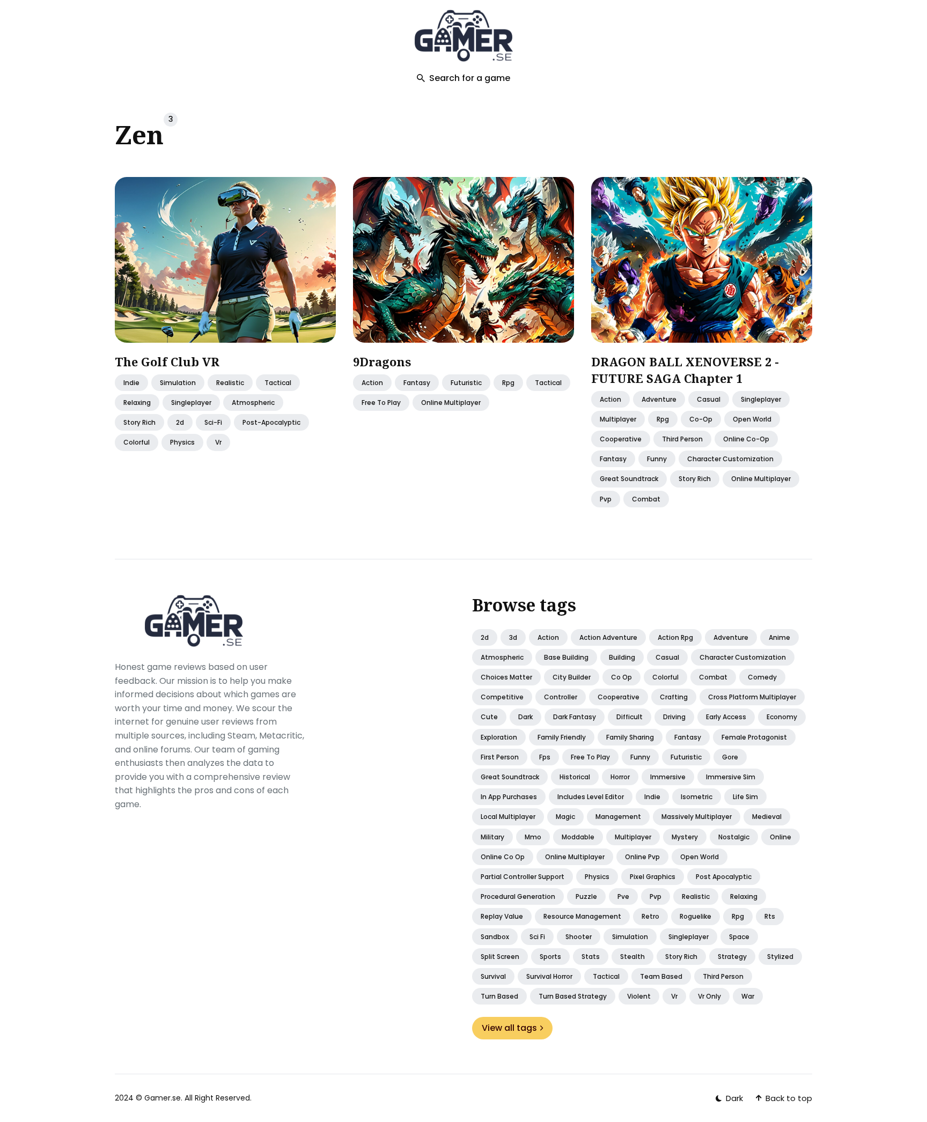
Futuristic (686, 757)
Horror (620, 776)
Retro (650, 916)
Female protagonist (754, 737)
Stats (591, 956)
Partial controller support (522, 876)
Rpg (738, 916)
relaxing (137, 402)
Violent (639, 996)
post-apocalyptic (271, 422)
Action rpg (675, 637)
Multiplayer (633, 837)
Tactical (606, 976)
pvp (606, 499)
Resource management (582, 916)
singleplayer (191, 402)
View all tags (509, 1028)
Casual (667, 657)
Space (739, 936)
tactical (277, 382)
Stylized (780, 956)
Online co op (503, 856)
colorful (136, 442)
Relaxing (743, 896)
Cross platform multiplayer (752, 697)
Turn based (499, 996)
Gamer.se (162, 1098)
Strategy (732, 956)
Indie (131, 382)
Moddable (578, 837)
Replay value (502, 916)
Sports (550, 956)
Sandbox (495, 936)
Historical (575, 776)
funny (657, 459)
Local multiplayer (508, 816)
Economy (782, 716)
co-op (700, 419)
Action (372, 382)
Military (492, 837)
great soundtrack (629, 479)
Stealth (632, 956)
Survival (493, 976)
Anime (779, 637)
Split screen (500, 956)
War (747, 996)
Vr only (709, 996)
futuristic (466, 382)
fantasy (416, 382)
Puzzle (586, 896)
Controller (560, 697)
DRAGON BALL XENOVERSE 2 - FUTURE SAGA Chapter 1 (685, 369)
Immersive (668, 776)
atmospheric (253, 402)
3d (513, 637)
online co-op (746, 439)
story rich (139, 422)
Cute (489, 716)
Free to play (590, 757)
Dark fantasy (574, 716)
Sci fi (537, 936)
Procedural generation (518, 896)
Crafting (674, 697)
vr (218, 442)
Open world (699, 856)
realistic (230, 382)
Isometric (696, 796)
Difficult (629, 716)
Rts (769, 916)
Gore (730, 757)
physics (182, 442)
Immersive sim (730, 776)
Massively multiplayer (696, 816)
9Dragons (382, 361)
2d (180, 422)
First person (500, 757)
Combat (713, 677)
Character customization (743, 657)
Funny (640, 757)
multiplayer (618, 419)
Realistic (696, 896)
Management (618, 816)
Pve (623, 896)
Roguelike (695, 916)
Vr (674, 996)
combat (646, 499)
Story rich (681, 956)
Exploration (499, 737)
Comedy (762, 677)
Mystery (685, 837)
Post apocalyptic (724, 876)
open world (752, 419)
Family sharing (630, 737)
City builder (572, 677)
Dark (525, 716)
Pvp (655, 896)
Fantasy (687, 737)
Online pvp (642, 856)
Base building (566, 657)
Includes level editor (590, 796)
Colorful (665, 677)
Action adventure (608, 637)
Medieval (767, 816)
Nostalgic (733, 837)
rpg (508, 382)
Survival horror (549, 976)
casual (708, 399)
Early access (726, 716)
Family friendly (562, 737)
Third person (723, 976)
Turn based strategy (573, 996)
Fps (544, 757)
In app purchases (509, 796)
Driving (674, 716)
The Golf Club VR (167, 361)
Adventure (659, 399)
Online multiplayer (575, 856)
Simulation (178, 382)
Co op (621, 677)
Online (780, 837)
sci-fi (213, 422)
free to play (381, 402)
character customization (730, 459)
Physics (597, 876)
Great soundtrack (510, 776)
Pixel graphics (652, 876)
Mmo (533, 837)
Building (622, 657)
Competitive (502, 697)
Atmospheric (502, 657)
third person (682, 439)
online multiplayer (451, 402)
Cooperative (618, 697)
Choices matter (506, 677)
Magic (565, 816)
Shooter (578, 936)
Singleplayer (688, 936)
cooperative (621, 439)
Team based (661, 976)
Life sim (745, 796)
